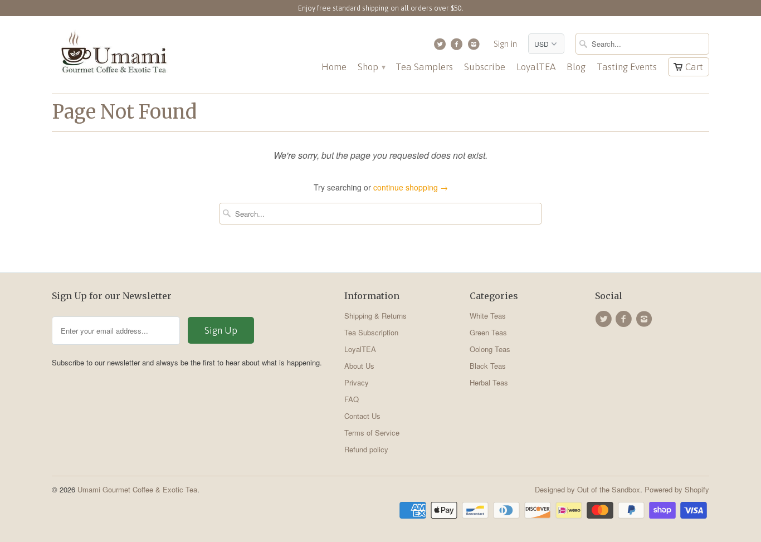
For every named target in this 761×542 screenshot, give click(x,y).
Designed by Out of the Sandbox (587, 489)
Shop (371, 67)
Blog (576, 67)
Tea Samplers (424, 67)
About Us (359, 365)
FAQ (351, 399)
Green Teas (488, 332)
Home (334, 67)
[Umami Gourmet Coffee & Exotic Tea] (113, 55)
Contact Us (362, 416)
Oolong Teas (490, 349)
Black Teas (488, 365)
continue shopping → (410, 187)
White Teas (488, 315)
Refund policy (366, 449)
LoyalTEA (535, 67)
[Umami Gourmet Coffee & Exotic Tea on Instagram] (474, 47)
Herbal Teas (489, 382)
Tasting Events (627, 67)
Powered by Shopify (677, 489)
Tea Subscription (371, 332)
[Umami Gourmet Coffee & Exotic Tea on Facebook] (458, 47)
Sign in (505, 43)
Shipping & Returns (375, 315)
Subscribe (484, 67)
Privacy (356, 382)
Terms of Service (371, 432)
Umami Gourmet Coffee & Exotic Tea (137, 489)
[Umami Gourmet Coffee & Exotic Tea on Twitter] (440, 47)
